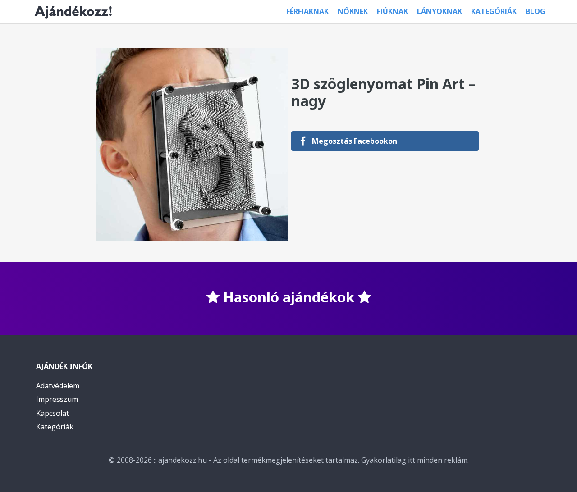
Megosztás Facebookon (353, 141)
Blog (535, 11)
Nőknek (353, 11)
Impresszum (57, 399)
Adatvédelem (57, 386)
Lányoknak (439, 11)
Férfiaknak (307, 11)
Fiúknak (392, 11)
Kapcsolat (52, 413)
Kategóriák (494, 11)
